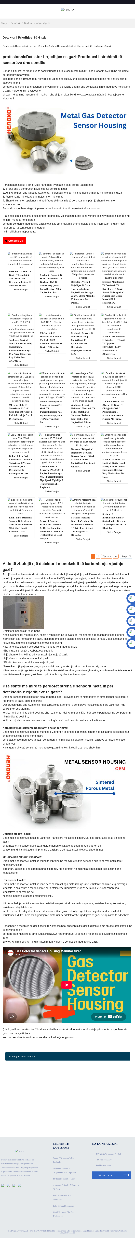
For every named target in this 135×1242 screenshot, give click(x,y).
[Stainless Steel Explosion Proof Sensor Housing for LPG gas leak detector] (83, 322)
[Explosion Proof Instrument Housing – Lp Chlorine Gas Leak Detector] (114, 505)
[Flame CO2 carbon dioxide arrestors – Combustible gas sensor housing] (52, 322)
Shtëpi (4, 23)
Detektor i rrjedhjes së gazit (37, 23)
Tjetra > (107, 556)
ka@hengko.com (103, 1165)
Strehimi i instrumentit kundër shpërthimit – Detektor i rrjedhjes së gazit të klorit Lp (114, 521)
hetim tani (104, 1175)
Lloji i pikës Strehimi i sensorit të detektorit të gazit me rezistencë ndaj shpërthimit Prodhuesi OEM (20, 524)
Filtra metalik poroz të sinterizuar (62, 1197)
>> (115, 556)
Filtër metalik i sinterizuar (63, 1206)
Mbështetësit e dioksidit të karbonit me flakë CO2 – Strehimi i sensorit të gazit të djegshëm (51, 340)
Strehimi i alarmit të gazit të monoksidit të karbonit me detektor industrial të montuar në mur (20, 278)
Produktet (15, 23)
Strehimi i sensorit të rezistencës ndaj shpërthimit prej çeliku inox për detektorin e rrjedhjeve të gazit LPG (82, 343)
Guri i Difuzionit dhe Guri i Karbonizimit (64, 1214)
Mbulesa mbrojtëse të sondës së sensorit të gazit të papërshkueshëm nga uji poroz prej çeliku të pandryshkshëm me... (51, 412)
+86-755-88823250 (103, 1160)
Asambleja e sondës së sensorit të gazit (66, 1187)
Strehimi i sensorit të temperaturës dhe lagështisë (64, 1170)
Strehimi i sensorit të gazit (64, 1179)
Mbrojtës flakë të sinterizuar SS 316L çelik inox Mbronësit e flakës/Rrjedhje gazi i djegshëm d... (20, 412)
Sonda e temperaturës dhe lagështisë (63, 1160)
